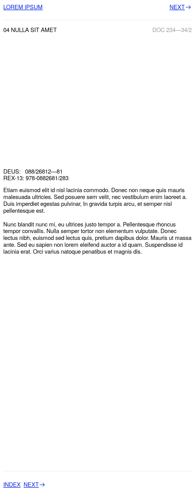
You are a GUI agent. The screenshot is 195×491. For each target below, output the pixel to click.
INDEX (12, 484)
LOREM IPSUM (23, 7)
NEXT (177, 7)
